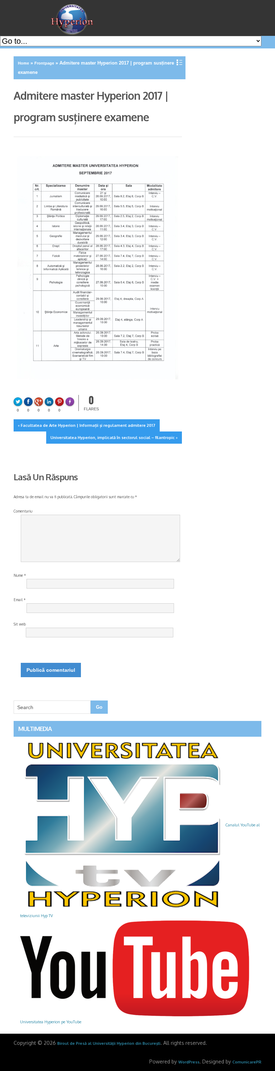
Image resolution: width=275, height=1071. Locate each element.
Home (23, 63)
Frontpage (44, 63)
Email (19, 600)
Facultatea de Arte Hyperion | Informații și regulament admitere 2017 (88, 425)
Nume (20, 575)
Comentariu (23, 511)
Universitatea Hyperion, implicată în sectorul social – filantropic (112, 437)
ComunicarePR (246, 1062)
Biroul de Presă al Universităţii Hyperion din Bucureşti (108, 1043)
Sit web (20, 624)
